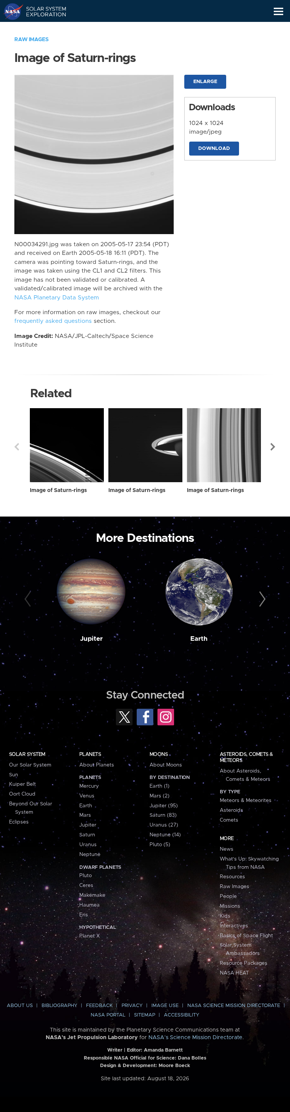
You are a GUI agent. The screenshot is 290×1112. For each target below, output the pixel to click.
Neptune (89, 854)
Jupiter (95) (164, 805)
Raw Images (31, 39)
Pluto (85, 875)
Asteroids (231, 810)
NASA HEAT (234, 973)
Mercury (89, 786)
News (226, 849)
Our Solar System (30, 765)
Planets (90, 754)
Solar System (27, 754)
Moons (159, 754)
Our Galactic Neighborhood (41, 28)
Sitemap (144, 1015)
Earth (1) (160, 786)
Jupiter (91, 638)
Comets (229, 820)
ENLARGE (205, 81)
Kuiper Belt (22, 784)
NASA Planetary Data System (56, 298)
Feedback (99, 1005)
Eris (83, 915)
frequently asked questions (53, 321)
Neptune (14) (165, 834)
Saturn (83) (163, 815)
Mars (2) (160, 796)
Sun (13, 774)
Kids (225, 916)
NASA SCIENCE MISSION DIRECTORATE (233, 1005)
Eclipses (19, 822)
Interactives (234, 925)
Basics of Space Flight (246, 935)
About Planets (96, 765)
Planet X (89, 936)
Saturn (87, 834)
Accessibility (181, 1015)
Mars (85, 815)
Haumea (89, 905)
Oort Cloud (22, 794)
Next (273, 446)
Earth (199, 638)
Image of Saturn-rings (58, 490)
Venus (86, 796)
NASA (10, 11)
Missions (230, 906)
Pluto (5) (160, 844)
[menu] (278, 11)
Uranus (88, 844)
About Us (20, 1005)
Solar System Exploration (41, 11)
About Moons (166, 765)
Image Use (165, 1005)
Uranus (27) (164, 825)
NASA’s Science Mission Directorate (195, 1037)
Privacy (132, 1005)
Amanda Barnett (163, 1050)
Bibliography (59, 1005)
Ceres (86, 885)
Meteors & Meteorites (245, 800)
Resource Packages (243, 963)
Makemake (92, 895)
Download (214, 148)
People (228, 896)
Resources (232, 876)
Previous (16, 446)
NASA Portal (108, 1015)
